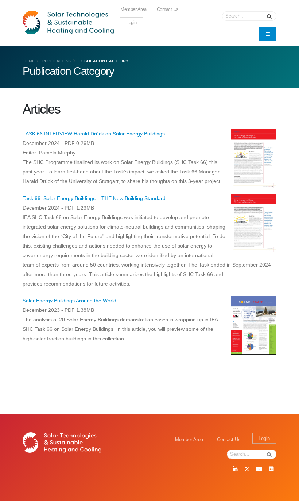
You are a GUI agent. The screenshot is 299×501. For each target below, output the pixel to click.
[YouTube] (259, 469)
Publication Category (103, 61)
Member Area (133, 9)
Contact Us (168, 9)
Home (29, 61)
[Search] (269, 16)
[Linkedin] (235, 469)
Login (131, 22)
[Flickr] (271, 469)
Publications (56, 61)
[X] (247, 469)
